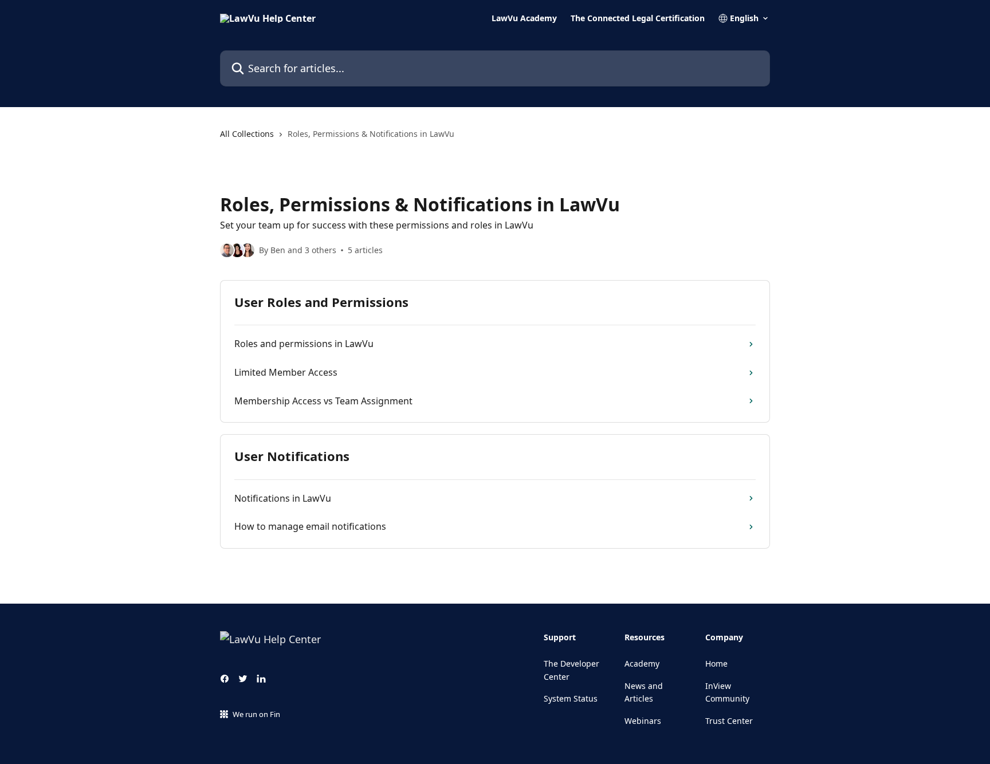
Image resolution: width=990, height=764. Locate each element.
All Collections (247, 133)
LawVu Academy (524, 18)
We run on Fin (256, 714)
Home (716, 663)
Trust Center (729, 720)
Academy (641, 663)
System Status (571, 698)
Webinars (642, 720)
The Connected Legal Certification (638, 18)
